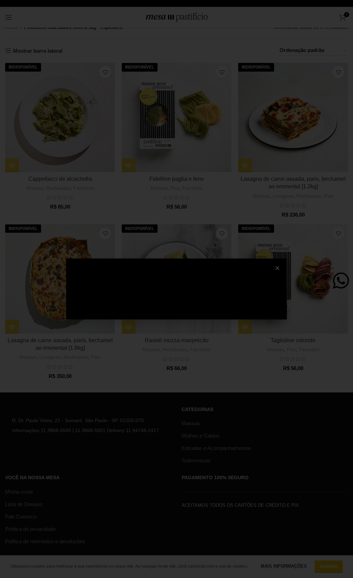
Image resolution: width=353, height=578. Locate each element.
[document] (176, 289)
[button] (277, 268)
